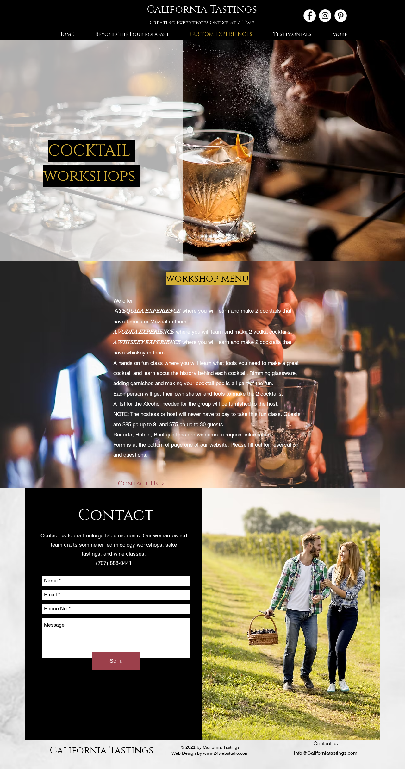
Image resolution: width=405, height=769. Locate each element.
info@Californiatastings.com (325, 753)
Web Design (183, 753)
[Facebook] (309, 15)
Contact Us (138, 483)
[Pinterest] (340, 15)
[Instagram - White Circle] (325, 15)
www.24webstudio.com (226, 753)
